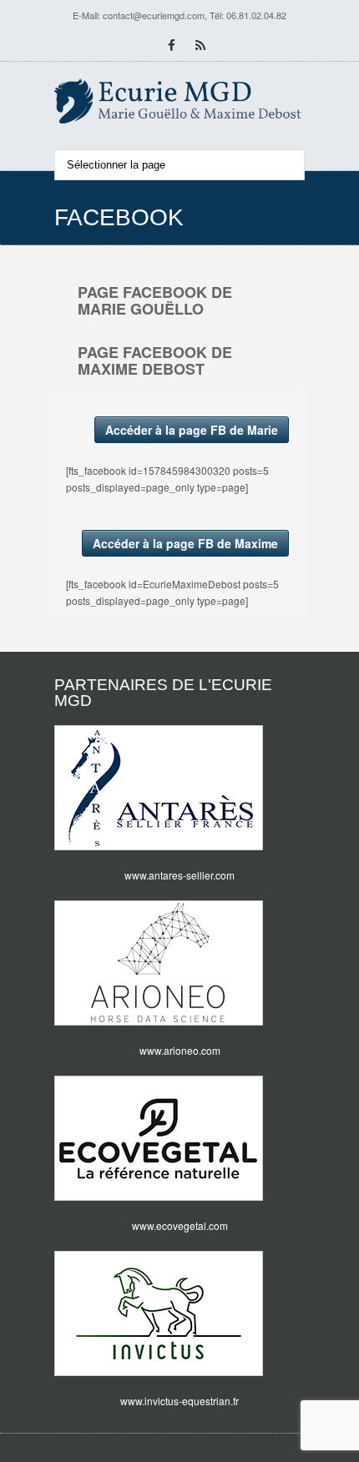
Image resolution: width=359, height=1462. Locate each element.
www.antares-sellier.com (179, 875)
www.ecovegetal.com (180, 1225)
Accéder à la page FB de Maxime (185, 543)
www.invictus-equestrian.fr (179, 1401)
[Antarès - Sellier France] (179, 787)
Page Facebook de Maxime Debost (155, 360)
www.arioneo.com (179, 1050)
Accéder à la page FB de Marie (191, 429)
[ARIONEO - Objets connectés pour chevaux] (179, 963)
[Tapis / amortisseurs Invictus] (179, 1313)
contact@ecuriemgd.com (154, 15)
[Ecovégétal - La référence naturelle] (179, 1138)
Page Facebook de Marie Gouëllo (155, 300)
